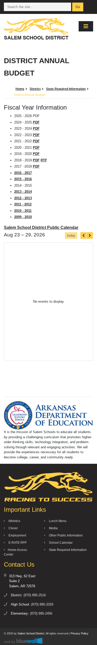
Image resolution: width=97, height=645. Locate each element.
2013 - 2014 (23, 192)
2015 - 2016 (23, 179)
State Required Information (67, 550)
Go (78, 7)
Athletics (14, 521)
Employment (17, 535)
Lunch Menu (57, 521)
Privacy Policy (79, 633)
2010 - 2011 (23, 211)
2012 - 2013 (23, 198)
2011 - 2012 (23, 204)
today (71, 235)
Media (53, 528)
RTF (44, 160)
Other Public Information (65, 535)
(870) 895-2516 (35, 595)
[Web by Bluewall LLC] (23, 640)
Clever (13, 528)
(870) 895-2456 (41, 613)
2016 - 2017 (23, 173)
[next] (89, 235)
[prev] (83, 235)
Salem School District (31, 633)
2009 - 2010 (23, 217)
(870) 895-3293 (42, 604)
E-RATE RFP (17, 542)
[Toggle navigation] (86, 26)
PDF (36, 122)
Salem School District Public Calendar (41, 227)
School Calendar (60, 542)
